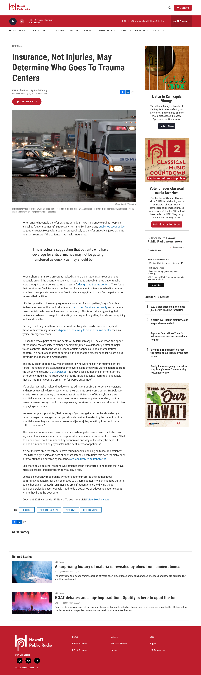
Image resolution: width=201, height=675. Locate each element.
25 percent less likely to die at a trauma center (84, 330)
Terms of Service (119, 643)
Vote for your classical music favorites (167, 190)
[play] (13, 21)
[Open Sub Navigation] (27, 30)
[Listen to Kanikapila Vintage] (167, 68)
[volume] (21, 21)
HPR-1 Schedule (79, 643)
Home (12, 30)
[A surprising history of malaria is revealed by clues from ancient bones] (32, 572)
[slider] (26, 21)
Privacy (114, 650)
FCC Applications (157, 650)
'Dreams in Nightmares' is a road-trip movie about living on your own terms (169, 353)
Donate (184, 7)
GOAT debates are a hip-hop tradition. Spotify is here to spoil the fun (116, 597)
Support (153, 643)
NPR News (17, 46)
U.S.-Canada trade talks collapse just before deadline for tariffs (168, 308)
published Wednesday (112, 226)
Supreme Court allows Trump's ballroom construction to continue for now (169, 336)
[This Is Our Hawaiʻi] (167, 405)
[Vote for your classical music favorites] (167, 160)
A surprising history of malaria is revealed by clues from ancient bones (117, 566)
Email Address (155, 250)
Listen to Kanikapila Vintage (167, 98)
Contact (114, 637)
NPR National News (49, 510)
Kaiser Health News (97, 499)
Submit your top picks (167, 224)
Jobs (152, 637)
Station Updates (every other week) (166, 263)
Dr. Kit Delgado (58, 371)
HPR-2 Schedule (79, 650)
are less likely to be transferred (88, 458)
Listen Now (167, 126)
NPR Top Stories (90, 510)
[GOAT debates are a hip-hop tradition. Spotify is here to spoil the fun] (32, 603)
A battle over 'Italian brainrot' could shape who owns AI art (169, 321)
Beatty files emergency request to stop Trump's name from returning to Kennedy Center (169, 369)
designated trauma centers (94, 284)
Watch (74, 30)
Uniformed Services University (89, 307)
